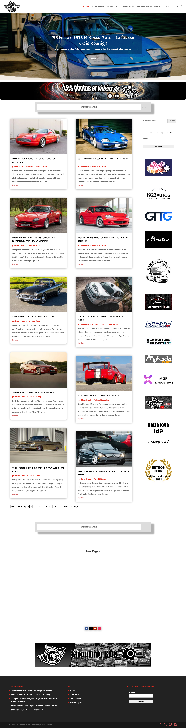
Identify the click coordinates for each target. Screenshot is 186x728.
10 (46, 506)
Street (44, 166)
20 (50, 506)
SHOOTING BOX (129, 7)
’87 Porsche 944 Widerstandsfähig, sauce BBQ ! (100, 396)
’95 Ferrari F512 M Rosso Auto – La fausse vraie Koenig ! (93, 40)
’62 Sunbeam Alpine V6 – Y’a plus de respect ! (33, 317)
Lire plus (93, 58)
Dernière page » (72, 506)
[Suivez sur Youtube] (95, 628)
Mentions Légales (76, 702)
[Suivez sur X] (91, 628)
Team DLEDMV (75, 694)
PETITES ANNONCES (144, 7)
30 (55, 506)
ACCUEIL (86, 7)
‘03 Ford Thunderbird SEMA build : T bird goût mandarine (31, 690)
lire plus (15, 185)
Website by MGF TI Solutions (42, 724)
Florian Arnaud (20, 166)
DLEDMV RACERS (98, 7)
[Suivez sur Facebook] (86, 628)
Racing (38, 397)
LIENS (118, 7)
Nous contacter (75, 699)
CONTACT (158, 7)
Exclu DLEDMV (107, 324)
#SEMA (39, 166)
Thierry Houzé (20, 245)
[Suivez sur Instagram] (99, 628)
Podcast (72, 690)
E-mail (146, 138)
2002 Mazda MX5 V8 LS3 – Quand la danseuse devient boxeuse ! (34, 706)
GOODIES (110, 7)
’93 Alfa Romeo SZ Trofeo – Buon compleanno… (34, 392)
